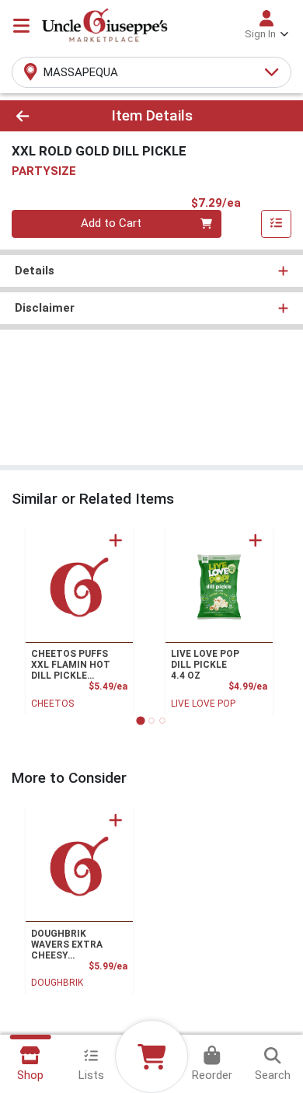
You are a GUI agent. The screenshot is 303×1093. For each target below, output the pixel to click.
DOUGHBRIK (57, 982)
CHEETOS (52, 703)
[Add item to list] (276, 224)
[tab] (140, 720)
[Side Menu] (21, 26)
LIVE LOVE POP (203, 703)
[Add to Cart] (115, 540)
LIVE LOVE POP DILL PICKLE (205, 664)
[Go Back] (47, 116)
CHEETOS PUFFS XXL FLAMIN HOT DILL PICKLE (70, 664)
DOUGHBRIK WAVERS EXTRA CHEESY (67, 944)
